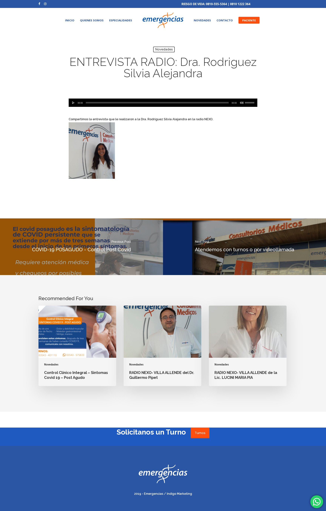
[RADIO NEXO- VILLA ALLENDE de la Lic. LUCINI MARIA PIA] (248, 346)
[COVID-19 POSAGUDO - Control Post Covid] (81, 246)
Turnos (200, 433)
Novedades (164, 49)
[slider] (250, 101)
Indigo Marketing (179, 494)
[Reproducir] (73, 103)
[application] (163, 103)
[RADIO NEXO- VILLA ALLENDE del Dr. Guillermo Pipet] (162, 346)
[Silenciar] (241, 103)
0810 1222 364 (240, 4)
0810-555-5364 (216, 4)
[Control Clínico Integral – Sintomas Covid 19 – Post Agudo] (77, 346)
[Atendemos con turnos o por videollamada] (244, 246)
